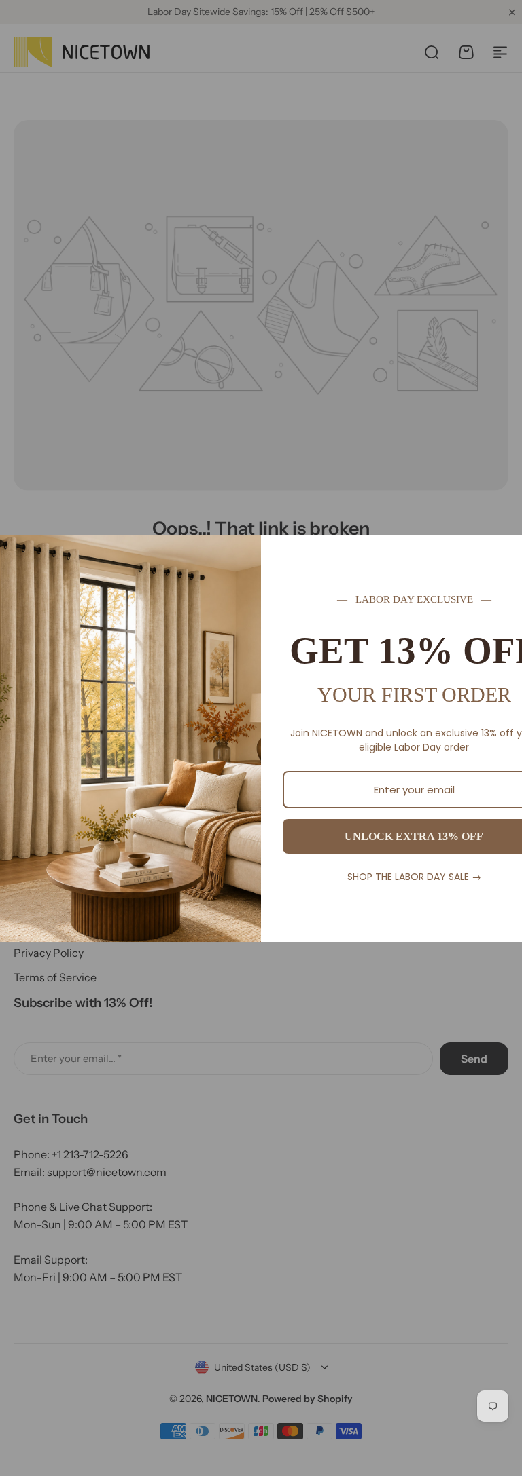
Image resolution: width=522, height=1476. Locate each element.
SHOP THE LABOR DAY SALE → (414, 877)
